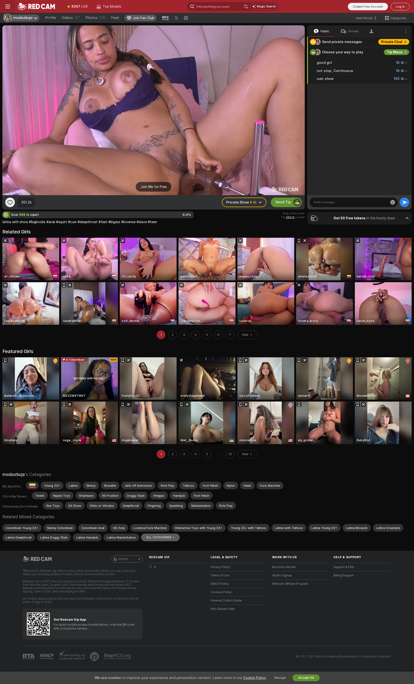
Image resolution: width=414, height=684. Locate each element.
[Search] (246, 6)
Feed (115, 18)
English (123, 559)
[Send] (404, 202)
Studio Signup (282, 575)
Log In (400, 6)
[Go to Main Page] (39, 6)
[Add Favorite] (10, 202)
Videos (71, 18)
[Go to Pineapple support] (95, 656)
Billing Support (344, 575)
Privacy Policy (220, 567)
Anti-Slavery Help (223, 609)
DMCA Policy (220, 583)
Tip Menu (394, 52)
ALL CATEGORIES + (160, 537)
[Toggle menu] (7, 6)
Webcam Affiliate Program (290, 583)
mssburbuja (13, 474)
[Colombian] (32, 485)
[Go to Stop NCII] (118, 656)
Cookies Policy (221, 592)
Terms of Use (220, 575)
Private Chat (391, 42)
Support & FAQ (344, 567)
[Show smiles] (393, 202)
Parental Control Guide (226, 600)
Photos (95, 18)
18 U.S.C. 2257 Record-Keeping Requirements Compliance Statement (343, 656)
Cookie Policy (254, 678)
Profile (50, 18)
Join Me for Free (154, 187)
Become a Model (284, 567)
